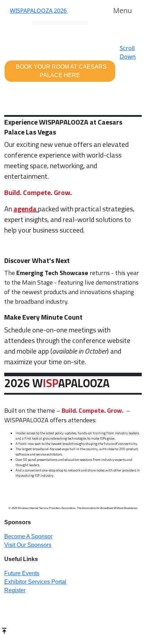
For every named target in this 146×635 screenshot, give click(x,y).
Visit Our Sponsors (27, 545)
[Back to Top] (4, 630)
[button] (60, 71)
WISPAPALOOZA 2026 (38, 11)
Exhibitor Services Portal (35, 582)
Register (15, 590)
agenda (24, 208)
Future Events (21, 573)
